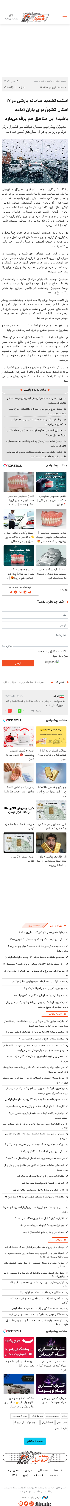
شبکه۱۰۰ (58, 1470)
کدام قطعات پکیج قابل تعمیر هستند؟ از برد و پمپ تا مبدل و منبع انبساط (36, 1322)
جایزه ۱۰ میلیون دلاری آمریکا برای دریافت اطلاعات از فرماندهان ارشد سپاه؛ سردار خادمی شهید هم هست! (36, 1023)
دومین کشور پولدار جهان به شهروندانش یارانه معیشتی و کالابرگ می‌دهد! (36, 443)
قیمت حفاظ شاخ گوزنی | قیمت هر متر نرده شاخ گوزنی (38, 1308)
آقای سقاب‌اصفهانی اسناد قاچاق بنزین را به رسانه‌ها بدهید (35, 1106)
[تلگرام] (20, 1503)
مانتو (64, 1416)
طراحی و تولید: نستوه (32, 1497)
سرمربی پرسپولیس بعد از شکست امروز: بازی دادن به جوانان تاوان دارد (36, 1136)
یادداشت (53, 1475)
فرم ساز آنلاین (37, 1416)
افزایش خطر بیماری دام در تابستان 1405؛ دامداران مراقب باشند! (38, 1284)
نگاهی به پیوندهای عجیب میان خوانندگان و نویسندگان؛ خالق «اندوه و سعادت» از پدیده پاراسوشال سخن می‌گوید (35, 1048)
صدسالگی (43, 1470)
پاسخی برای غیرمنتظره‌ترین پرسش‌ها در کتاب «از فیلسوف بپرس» (37, 1058)
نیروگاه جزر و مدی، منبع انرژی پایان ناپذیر (44, 1232)
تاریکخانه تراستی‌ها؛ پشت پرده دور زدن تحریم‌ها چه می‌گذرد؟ (35, 1144)
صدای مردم (13, 1470)
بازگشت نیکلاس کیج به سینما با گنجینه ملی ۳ (41, 1039)
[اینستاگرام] (31, 1503)
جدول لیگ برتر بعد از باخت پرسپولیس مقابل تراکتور (39, 981)
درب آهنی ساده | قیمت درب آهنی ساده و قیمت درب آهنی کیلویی (38, 1300)
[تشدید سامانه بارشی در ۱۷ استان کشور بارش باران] (35, 161)
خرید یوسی (62, 1422)
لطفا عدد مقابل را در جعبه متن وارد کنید (53, 653)
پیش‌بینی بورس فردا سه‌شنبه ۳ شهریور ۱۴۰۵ (43, 1151)
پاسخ (38, 711)
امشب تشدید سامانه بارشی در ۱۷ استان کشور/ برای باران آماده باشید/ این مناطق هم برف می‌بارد (36, 109)
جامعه (49, 81)
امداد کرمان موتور (19, 1416)
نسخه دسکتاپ (35, 1441)
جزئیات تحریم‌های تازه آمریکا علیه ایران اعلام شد (41, 932)
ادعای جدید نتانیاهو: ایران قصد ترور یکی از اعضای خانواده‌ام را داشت (35, 1209)
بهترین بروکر (32, 1422)
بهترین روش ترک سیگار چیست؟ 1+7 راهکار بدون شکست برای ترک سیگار (36, 1265)
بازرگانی (58, 1240)
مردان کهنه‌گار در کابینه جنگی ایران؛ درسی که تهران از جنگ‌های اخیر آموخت (38, 422)
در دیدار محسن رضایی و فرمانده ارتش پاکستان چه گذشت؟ (35, 1158)
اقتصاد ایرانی (47, 1422)
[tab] (57, 925)
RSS (14, 1475)
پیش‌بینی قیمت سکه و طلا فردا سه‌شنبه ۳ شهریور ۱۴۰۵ (37, 939)
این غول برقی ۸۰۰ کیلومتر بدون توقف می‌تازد (42, 1225)
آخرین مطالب (55, 1014)
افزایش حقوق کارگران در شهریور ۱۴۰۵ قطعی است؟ (40, 1218)
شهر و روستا (39, 81)
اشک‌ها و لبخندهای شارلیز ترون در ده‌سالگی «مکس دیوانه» (35, 1032)
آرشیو (25, 1475)
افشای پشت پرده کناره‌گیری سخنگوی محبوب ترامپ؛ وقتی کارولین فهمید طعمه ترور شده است (36, 454)
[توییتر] (26, 1503)
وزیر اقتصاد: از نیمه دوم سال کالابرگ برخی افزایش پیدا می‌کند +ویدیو (35, 1126)
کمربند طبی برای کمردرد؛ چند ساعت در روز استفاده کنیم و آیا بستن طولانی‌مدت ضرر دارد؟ (36, 1255)
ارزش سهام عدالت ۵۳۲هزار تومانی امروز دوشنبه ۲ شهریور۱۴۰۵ (34, 964)
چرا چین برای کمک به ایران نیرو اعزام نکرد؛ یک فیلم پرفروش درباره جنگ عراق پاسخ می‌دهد (36, 1004)
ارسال (18, 663)
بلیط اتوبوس (61, 1428)
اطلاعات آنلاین (35, 17)
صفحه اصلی (60, 81)
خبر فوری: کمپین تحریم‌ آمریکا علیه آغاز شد (43, 988)
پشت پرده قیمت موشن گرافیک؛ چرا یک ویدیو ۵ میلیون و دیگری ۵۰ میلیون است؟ (35, 1275)
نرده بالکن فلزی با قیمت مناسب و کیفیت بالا (42, 1292)
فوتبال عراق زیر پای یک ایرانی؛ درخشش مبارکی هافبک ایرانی (35, 1247)
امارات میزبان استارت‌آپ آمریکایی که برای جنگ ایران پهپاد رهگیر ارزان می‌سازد (35, 1080)
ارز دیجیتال (19, 1422)
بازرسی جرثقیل (52, 1416)
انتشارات (38, 1475)
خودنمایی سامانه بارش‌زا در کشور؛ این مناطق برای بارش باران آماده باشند (36, 1167)
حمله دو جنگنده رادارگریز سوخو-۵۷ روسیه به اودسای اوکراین (34, 957)
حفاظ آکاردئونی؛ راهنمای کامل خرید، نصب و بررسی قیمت (36, 1314)
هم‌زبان (28, 1470)
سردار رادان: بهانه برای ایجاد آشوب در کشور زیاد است (39, 995)
